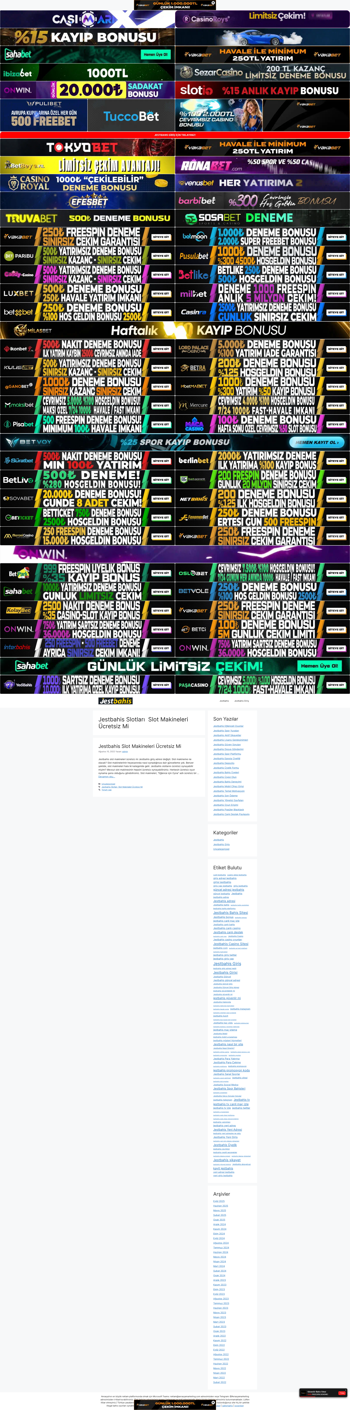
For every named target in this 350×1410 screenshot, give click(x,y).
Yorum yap (107, 790)
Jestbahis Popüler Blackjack (228, 809)
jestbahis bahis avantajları (240, 905)
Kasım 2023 (219, 1284)
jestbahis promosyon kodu (231, 1070)
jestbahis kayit (220, 1015)
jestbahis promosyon (237, 1066)
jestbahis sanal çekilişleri (222, 1078)
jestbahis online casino (221, 1052)
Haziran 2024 (220, 1252)
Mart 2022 (219, 1377)
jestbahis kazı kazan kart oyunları (225, 1020)
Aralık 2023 (219, 1280)
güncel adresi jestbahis (228, 889)
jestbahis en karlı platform (238, 948)
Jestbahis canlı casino (227, 928)
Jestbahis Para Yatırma (226, 1058)
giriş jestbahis (240, 885)
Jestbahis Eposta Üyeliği (226, 758)
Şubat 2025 (219, 1215)
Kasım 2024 (219, 1229)
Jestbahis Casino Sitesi (230, 944)
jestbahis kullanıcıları (241, 1023)
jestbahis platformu (220, 1066)
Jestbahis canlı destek (228, 932)
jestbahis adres (221, 897)
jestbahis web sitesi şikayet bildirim (226, 1119)
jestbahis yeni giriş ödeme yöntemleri (226, 1141)
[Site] (87, 236)
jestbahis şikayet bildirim (222, 1164)
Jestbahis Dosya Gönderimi (228, 749)
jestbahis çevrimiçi (221, 1149)
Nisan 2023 (219, 1317)
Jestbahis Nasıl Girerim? (223, 1048)
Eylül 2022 (219, 1349)
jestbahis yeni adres (224, 1125)
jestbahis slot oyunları (221, 1081)
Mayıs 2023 (219, 1312)
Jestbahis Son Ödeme (225, 795)
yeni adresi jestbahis (223, 1172)
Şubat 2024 (219, 1270)
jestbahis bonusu (241, 917)
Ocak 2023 (219, 1331)
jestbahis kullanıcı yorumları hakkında (226, 1027)
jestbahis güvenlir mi (227, 998)
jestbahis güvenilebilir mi (224, 991)
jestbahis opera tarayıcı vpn (240, 1052)
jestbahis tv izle (222, 1108)
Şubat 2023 (219, 1326)
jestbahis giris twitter (225, 955)
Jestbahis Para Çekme (227, 1062)
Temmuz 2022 (221, 1359)
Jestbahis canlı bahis (224, 924)
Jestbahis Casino (235, 936)
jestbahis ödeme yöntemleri (241, 1156)
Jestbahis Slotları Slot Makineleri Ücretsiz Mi (122, 787)
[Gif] (175, 330)
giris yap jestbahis (222, 885)
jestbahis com (220, 948)
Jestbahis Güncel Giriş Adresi (226, 987)
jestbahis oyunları (235, 1055)
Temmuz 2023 (221, 1303)
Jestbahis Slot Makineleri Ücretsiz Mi (139, 746)
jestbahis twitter (241, 1108)
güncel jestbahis (221, 893)
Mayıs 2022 (219, 1368)
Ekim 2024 (219, 1233)
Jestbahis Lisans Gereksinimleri (230, 740)
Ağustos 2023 (221, 1298)
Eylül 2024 (219, 1238)
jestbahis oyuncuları (220, 1055)
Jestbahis (224, 701)
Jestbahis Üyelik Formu (226, 767)
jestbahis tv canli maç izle (231, 1104)
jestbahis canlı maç (220, 936)
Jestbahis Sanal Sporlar (226, 1074)
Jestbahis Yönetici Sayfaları (228, 800)
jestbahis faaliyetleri (220, 952)
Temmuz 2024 (221, 1247)
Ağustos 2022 (221, 1354)
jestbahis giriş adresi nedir (224, 968)
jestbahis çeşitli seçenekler (225, 1152)
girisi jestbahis (222, 882)
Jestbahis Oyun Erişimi (225, 805)
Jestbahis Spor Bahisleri (229, 1088)
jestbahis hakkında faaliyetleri (223, 1006)
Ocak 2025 (219, 1219)
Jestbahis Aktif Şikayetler (227, 735)
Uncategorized (108, 784)
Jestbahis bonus (223, 917)
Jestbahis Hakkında (222, 1002)
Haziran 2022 (220, 1363)
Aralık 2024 (219, 1224)
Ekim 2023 (219, 1289)
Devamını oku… (106, 776)
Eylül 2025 (219, 1201)
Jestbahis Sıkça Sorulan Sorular (227, 1096)
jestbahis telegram (222, 1099)
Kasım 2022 (219, 1340)
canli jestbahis (219, 875)
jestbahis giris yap (223, 958)
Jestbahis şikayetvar (241, 1164)
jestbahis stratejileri (220, 1093)
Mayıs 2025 (219, 1210)
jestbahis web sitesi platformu (223, 1115)
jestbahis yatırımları (221, 1122)
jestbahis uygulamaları (221, 1112)
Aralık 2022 (219, 1335)
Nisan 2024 (219, 1261)
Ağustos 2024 (221, 1243)
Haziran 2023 (220, 1308)
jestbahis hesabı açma (221, 1009)
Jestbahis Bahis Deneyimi (227, 781)
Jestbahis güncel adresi (226, 980)
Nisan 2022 (219, 1373)
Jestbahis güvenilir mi (222, 994)
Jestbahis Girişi (225, 972)
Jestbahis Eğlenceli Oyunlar (228, 726)
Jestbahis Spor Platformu (227, 754)
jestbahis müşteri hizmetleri (227, 1040)
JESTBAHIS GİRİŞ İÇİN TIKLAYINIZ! (175, 135)
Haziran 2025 (220, 1205)
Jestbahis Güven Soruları (227, 744)
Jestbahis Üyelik (225, 1145)
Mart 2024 (219, 1266)
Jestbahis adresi (224, 901)
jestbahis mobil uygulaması (225, 1037)
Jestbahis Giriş (241, 701)
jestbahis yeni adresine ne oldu (227, 1133)
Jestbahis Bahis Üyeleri (226, 772)
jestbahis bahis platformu (224, 908)
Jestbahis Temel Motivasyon (229, 791)
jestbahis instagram (240, 1009)
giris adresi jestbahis (225, 878)
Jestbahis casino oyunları (227, 939)
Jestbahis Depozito (223, 763)
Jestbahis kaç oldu (223, 1022)
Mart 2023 (219, 1322)
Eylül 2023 (219, 1294)
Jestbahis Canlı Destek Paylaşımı (231, 814)
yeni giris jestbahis (222, 1175)
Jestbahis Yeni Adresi (227, 1129)
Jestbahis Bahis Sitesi (230, 913)
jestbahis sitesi (239, 1077)
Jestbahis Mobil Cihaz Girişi (228, 786)
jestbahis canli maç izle (226, 920)
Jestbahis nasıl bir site (228, 1044)
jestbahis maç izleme (225, 1029)
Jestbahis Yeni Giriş (225, 1137)
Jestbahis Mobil (220, 1034)
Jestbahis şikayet (227, 1160)
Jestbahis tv (242, 1099)
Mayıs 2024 (219, 1257)
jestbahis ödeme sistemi (221, 1156)
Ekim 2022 (219, 1345)
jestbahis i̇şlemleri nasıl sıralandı (224, 1013)
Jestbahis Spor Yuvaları (226, 730)
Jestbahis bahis (221, 904)
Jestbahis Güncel (222, 976)
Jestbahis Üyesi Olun (225, 777)
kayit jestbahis (223, 1168)
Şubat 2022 (219, 1382)
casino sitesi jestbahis (237, 875)
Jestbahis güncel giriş (222, 984)
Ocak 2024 (219, 1275)
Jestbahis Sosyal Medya (225, 1084)
